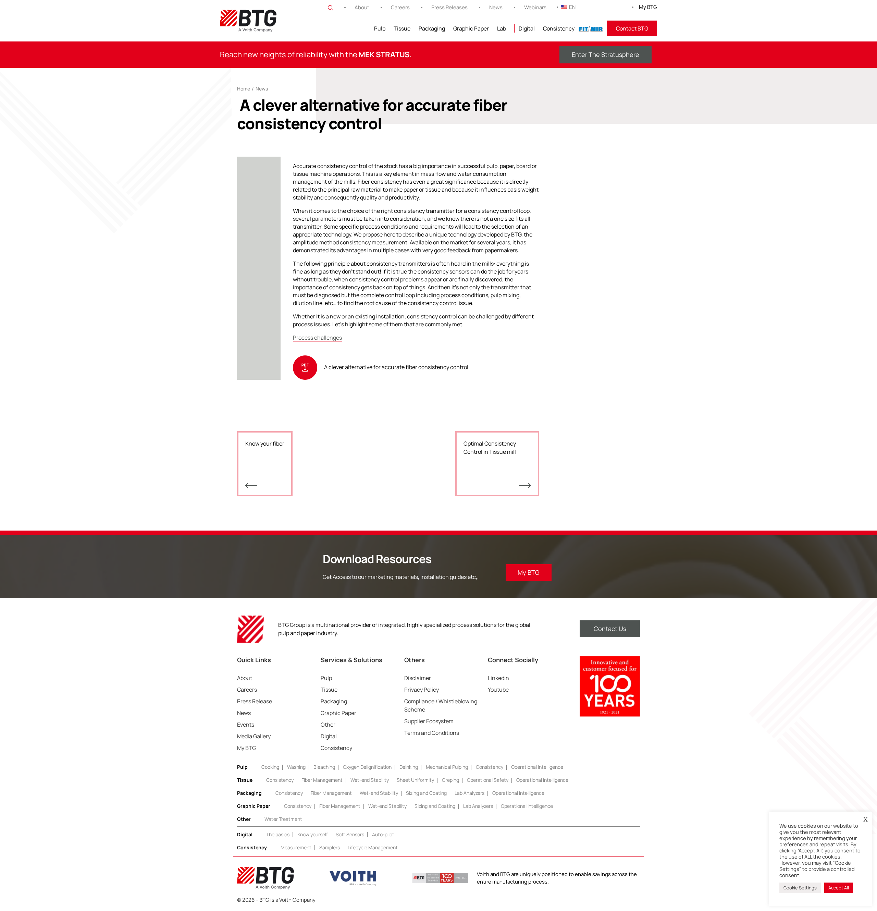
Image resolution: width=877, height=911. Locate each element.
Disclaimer (417, 678)
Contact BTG (632, 28)
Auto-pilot (383, 834)
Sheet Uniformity (415, 780)
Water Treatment (283, 819)
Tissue (402, 28)
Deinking (408, 767)
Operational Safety (487, 780)
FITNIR (591, 28)
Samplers (329, 847)
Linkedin (498, 678)
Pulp (379, 28)
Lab (501, 28)
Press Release (254, 701)
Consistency (559, 28)
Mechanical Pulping (447, 767)
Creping (450, 780)
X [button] (865, 819)
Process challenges (317, 337)
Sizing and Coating (426, 793)
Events (245, 724)
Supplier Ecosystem (429, 721)
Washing (296, 767)
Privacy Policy (421, 689)
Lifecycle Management (373, 847)
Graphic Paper (471, 28)
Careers (400, 7)
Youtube (498, 689)
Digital (527, 28)
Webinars (535, 7)
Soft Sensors (350, 834)
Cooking (270, 767)
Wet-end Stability (369, 780)
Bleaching (324, 767)
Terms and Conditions (431, 733)
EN (572, 7)
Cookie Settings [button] (800, 888)
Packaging (432, 28)
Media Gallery (254, 736)
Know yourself (312, 834)
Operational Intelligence (537, 767)
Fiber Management (322, 780)
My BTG (648, 7)
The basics (277, 834)
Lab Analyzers (469, 793)
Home (243, 88)
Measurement (296, 847)
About (362, 7)
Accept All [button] (838, 888)
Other (328, 724)
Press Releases (449, 7)
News (496, 7)
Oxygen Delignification (367, 767)
